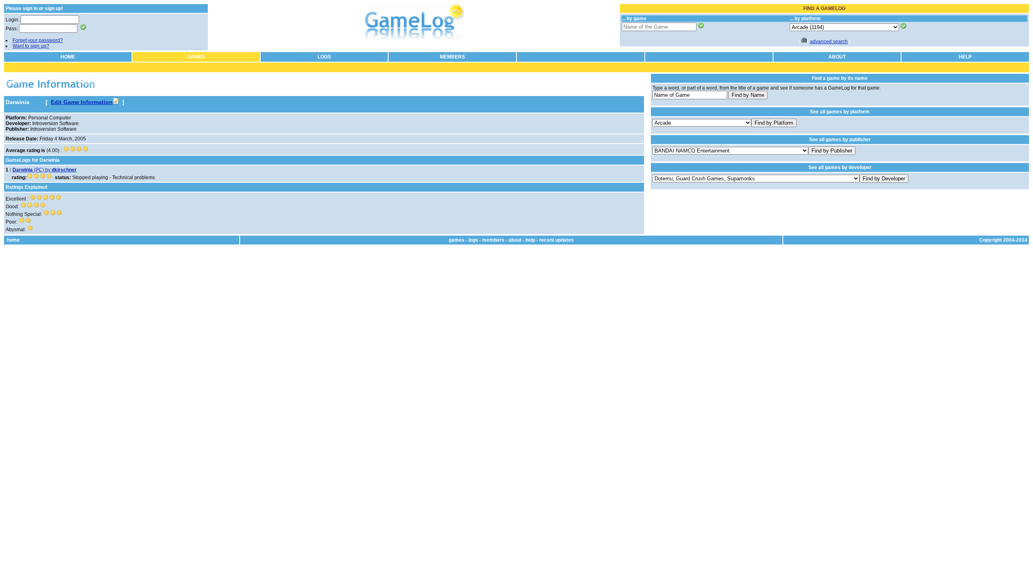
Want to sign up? (31, 46)
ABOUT (837, 57)
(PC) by (45, 170)
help (530, 240)
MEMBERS (452, 57)
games (456, 240)
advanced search (829, 41)
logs (473, 240)
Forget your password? (38, 40)
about (514, 240)
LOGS (324, 57)
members (493, 240)
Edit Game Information (82, 102)
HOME (68, 57)
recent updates (556, 240)
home (13, 240)
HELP (965, 57)
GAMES (196, 57)
